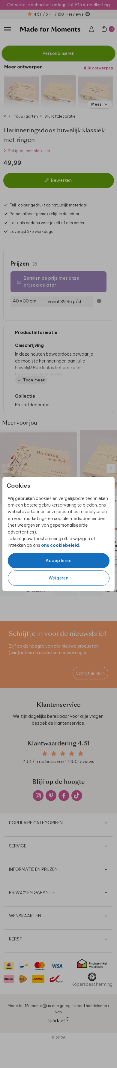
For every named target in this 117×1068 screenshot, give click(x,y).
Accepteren (59, 560)
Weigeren (59, 578)
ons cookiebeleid (60, 545)
